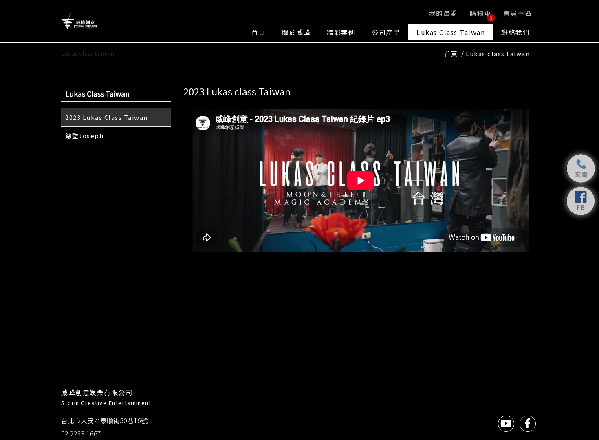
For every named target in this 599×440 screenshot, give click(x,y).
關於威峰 (296, 32)
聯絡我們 (515, 32)
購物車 (481, 14)
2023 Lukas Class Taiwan (106, 117)
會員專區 (517, 13)
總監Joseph (84, 135)
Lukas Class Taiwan (450, 32)
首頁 (258, 32)
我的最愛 (443, 13)
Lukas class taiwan (498, 53)
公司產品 (386, 32)
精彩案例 (341, 32)
